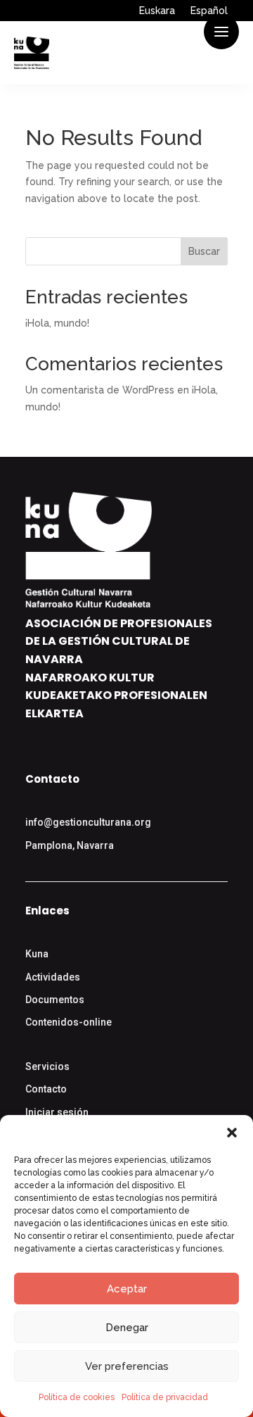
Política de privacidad (165, 1397)
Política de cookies (77, 1397)
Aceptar (127, 1289)
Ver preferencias (127, 1366)
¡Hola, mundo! (57, 323)
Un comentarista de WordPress (99, 390)
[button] (232, 1133)
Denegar (126, 1327)
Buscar (204, 251)
